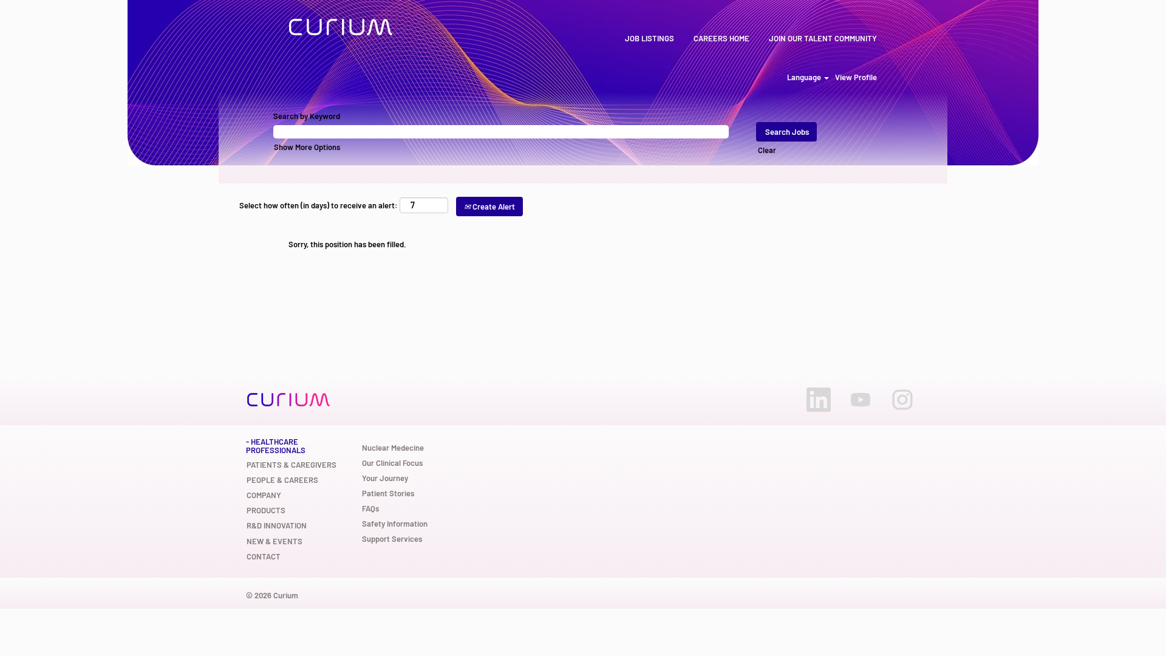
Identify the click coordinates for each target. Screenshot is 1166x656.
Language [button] (805, 77)
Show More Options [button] (307, 147)
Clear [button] (767, 150)
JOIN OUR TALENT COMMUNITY (823, 38)
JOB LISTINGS (649, 38)
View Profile (856, 77)
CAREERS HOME (721, 38)
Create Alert (493, 206)
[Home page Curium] (340, 27)
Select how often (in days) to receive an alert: (318, 205)
